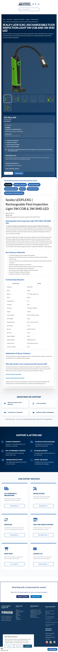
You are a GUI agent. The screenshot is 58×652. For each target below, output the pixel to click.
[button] (8, 99)
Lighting (27, 19)
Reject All (18, 646)
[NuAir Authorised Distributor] (50, 642)
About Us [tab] (22, 189)
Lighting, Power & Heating (19, 19)
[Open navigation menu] (38, 4)
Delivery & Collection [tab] (20, 184)
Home (4, 19)
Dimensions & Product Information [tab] (14, 193)
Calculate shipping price (12, 163)
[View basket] (35, 4)
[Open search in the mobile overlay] (29, 9)
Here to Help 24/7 (50, 606)
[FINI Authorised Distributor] (46, 642)
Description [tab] (8, 184)
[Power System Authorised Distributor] (54, 642)
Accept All (27, 646)
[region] (18, 641)
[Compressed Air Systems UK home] (25, 4)
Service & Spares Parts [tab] (11, 189)
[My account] (33, 4)
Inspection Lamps (34, 19)
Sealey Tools (9, 19)
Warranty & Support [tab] (34, 184)
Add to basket (18, 173)
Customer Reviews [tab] (33, 189)
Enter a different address (12, 168)
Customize (9, 646)
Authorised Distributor (48, 629)
